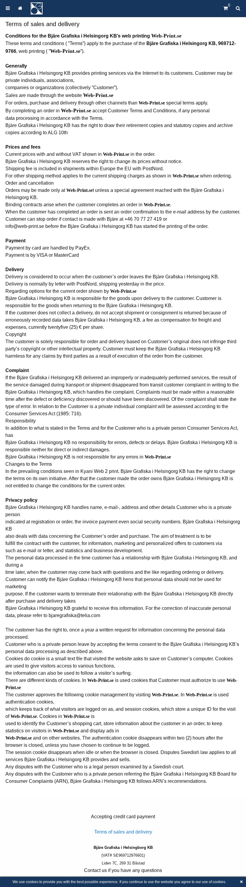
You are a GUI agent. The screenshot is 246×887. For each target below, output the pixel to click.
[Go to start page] (20, 8)
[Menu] (7, 8)
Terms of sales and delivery (123, 831)
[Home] (36, 8)
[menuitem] (7, 8)
